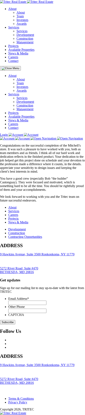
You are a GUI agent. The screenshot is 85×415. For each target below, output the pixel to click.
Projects (13, 46)
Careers (13, 57)
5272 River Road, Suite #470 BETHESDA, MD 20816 (19, 270)
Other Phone (16, 306)
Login (4, 134)
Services (13, 27)
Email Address (18, 298)
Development (25, 35)
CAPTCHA (16, 315)
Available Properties (21, 49)
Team (20, 16)
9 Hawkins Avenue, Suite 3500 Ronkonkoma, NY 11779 (37, 254)
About (12, 9)
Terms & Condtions (21, 398)
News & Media (18, 53)
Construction (25, 38)
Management (25, 42)
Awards (22, 23)
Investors (22, 20)
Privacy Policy (17, 402)
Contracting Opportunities (25, 236)
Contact (13, 61)
